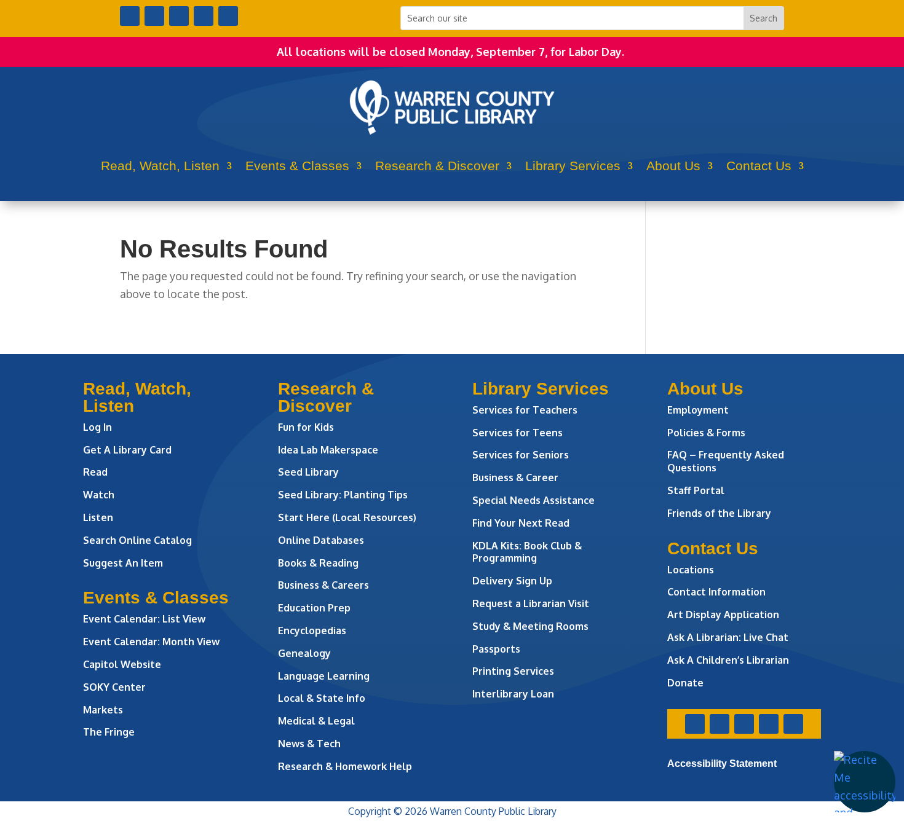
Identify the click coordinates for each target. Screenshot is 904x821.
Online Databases (321, 540)
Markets (103, 710)
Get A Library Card (127, 450)
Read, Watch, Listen (160, 166)
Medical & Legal (316, 721)
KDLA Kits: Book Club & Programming (527, 552)
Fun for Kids (306, 427)
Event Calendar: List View (144, 619)
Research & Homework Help (345, 766)
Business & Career (515, 477)
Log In (97, 427)
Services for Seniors (520, 455)
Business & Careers (323, 585)
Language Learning (324, 676)
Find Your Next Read (520, 523)
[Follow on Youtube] (203, 16)
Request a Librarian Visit (530, 603)
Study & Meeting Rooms (530, 626)
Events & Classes (297, 166)
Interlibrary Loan (513, 694)
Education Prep (314, 608)
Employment (698, 410)
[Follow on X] (154, 16)
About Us (673, 166)
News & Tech (309, 743)
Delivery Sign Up (512, 581)
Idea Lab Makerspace (328, 450)
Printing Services (513, 671)
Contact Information (716, 592)
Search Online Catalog (137, 540)
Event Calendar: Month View (151, 641)
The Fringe (109, 732)
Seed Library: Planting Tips (343, 495)
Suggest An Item (123, 563)
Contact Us (758, 166)
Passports (496, 649)
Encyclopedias (312, 630)
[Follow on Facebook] (130, 16)
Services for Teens (517, 432)
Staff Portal (695, 490)
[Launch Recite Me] (864, 781)
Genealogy (304, 653)
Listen (98, 517)
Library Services (573, 166)
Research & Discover (437, 166)
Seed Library (308, 472)
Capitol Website (122, 664)
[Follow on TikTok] (228, 16)
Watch (98, 495)
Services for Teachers (524, 410)
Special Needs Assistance (533, 500)
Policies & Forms (706, 432)
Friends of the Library (719, 513)
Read (95, 472)
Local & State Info (321, 698)
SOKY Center (114, 687)
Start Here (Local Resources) (347, 517)
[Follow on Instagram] (179, 16)
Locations (690, 570)
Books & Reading (318, 563)
